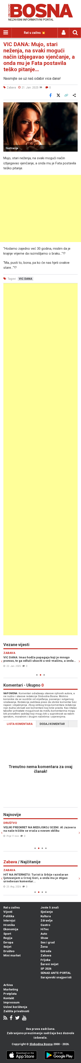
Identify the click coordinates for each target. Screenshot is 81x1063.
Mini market (11, 955)
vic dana (25, 278)
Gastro (45, 925)
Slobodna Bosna (41, 1044)
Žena (44, 946)
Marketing (10, 989)
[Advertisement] (40, 208)
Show (44, 938)
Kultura (45, 916)
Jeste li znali (49, 907)
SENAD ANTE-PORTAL (55, 973)
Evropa (8, 942)
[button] (73, 106)
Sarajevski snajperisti (56, 977)
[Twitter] (17, 1018)
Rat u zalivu (11, 907)
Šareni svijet (49, 964)
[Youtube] (24, 1018)
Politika (8, 916)
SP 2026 (45, 968)
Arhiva (8, 985)
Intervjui (9, 920)
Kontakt (8, 998)
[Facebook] (11, 1018)
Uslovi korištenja (15, 1007)
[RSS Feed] (5, 1018)
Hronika (9, 925)
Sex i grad (47, 942)
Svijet (7, 946)
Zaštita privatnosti (16, 1011)
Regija (7, 938)
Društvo (8, 951)
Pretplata (10, 993)
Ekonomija (10, 929)
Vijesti (7, 911)
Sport (7, 933)
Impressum (11, 1002)
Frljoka (45, 960)
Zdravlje (46, 920)
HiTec (44, 929)
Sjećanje (46, 911)
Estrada (45, 951)
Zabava (45, 955)
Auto (43, 933)
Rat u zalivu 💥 (34, 32)
